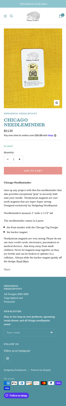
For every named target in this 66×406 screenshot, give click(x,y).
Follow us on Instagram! (17, 350)
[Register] (51, 332)
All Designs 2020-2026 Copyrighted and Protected (16, 298)
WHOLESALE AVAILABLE (33, 3)
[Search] (11, 16)
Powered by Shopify (41, 369)
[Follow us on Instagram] (7, 358)
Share (7, 269)
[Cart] (60, 16)
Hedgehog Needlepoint (20, 113)
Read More (22, 261)
